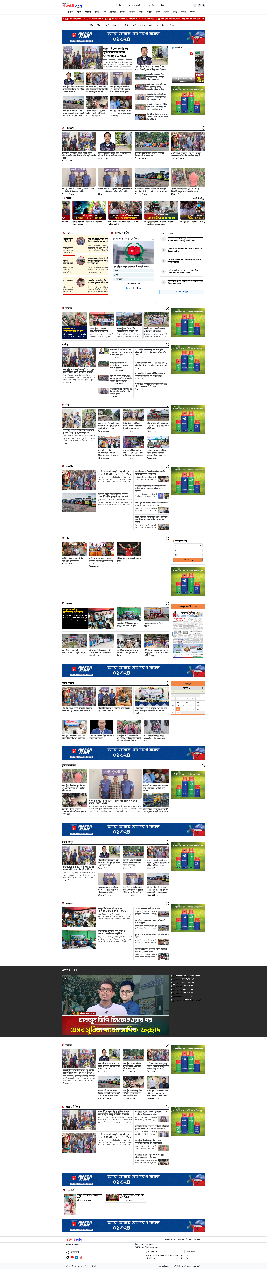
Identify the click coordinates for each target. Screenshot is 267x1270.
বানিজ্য (97, 12)
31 (178, 712)
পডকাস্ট (70, 1190)
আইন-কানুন (67, 841)
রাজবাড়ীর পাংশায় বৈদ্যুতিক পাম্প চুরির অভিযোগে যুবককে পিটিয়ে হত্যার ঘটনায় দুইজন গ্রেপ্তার (173, 19)
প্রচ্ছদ (71, 12)
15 (203, 702)
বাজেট (134, 25)
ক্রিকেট (166, 12)
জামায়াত (115, 25)
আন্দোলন (142, 25)
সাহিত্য (175, 12)
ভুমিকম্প (163, 25)
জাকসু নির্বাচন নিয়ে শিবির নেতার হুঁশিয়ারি (185, 222)
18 (183, 705)
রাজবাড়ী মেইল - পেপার (188, 606)
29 (203, 709)
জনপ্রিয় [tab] (172, 233)
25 (182, 709)
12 (187, 702)
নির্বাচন (183, 12)
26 (187, 709)
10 (178, 702)
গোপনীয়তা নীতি (170, 1239)
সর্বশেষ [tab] (163, 233)
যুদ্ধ (157, 25)
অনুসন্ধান (186, 560)
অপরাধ (141, 12)
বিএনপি (106, 25)
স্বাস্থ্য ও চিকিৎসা (73, 1106)
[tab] (163, 233)
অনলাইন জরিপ (121, 233)
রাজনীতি (122, 12)
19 (187, 705)
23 (173, 709)
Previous (64, 214)
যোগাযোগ (181, 1239)
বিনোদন (113, 12)
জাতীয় (79, 12)
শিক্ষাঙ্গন (192, 12)
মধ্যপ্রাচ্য (150, 25)
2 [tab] (85, 300)
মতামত (149, 12)
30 (173, 712)
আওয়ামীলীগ (125, 25)
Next (202, 68)
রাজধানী (131, 12)
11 (182, 702)
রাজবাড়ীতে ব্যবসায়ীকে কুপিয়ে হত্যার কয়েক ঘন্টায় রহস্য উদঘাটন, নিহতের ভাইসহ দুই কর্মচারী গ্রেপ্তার (115, 56)
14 (198, 702)
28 (198, 709)
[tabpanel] (181, 265)
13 (193, 702)
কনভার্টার (197, 1239)
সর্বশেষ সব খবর (182, 291)
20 (192, 705)
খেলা (104, 12)
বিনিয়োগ (172, 25)
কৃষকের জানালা (69, 765)
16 (173, 705)
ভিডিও (163, 5)
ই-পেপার (121, 5)
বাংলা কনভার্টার (136, 5)
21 (198, 705)
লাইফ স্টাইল (68, 683)
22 (203, 705)
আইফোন (187, 1258)
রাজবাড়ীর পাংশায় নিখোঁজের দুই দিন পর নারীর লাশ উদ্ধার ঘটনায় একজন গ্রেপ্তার (116, 19)
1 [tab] (82, 300)
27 (192, 709)
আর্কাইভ (151, 5)
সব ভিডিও (197, 198)
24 (178, 709)
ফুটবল (158, 12)
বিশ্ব (67, 405)
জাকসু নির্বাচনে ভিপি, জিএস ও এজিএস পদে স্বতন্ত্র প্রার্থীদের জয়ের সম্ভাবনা (150, 223)
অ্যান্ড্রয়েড (187, 1255)
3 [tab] (88, 300)
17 (178, 705)
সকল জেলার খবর (181, 541)
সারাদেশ (88, 12)
